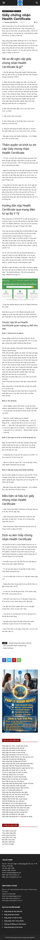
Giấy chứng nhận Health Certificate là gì (14, 645)
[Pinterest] (14, 660)
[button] (3, 3)
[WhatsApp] (19, 660)
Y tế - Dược (27, 8)
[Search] (37, 3)
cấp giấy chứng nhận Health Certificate (20, 643)
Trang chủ (5, 8)
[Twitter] (9, 660)
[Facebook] (4, 660)
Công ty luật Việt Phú (10, 22)
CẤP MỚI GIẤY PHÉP (16, 8)
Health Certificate (8, 648)
